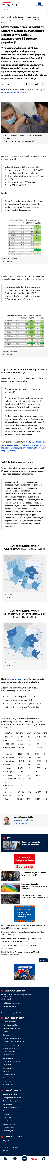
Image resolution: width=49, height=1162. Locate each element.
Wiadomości (11, 17)
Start (3, 17)
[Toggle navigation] (46, 4)
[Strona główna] (5, 1159)
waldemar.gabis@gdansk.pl (23, 820)
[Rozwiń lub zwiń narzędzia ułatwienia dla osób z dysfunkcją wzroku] (44, 1159)
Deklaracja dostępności (10, 1006)
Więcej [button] (42, 960)
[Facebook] (15, 1159)
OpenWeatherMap (21, 1013)
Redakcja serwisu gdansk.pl (12, 1003)
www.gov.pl (17, 679)
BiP (4, 1010)
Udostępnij (33, 84)
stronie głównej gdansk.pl (15, 92)
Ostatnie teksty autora (21, 823)
